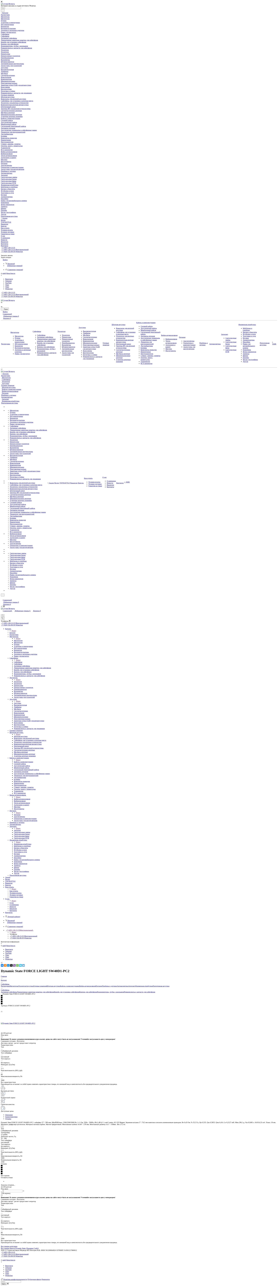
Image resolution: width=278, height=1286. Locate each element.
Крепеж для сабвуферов (88, 992)
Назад (14, 631)
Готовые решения (39, 986)
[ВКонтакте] (2, 965)
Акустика (17, 703)
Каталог (13, 633)
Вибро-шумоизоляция (22, 799)
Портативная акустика (161, 986)
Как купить (14, 891)
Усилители (18, 682)
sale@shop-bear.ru (8, 273)
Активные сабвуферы (9, 992)
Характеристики (11, 1117)
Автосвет (17, 830)
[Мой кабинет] (2, 598)
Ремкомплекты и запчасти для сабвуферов (139, 992)
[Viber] (14, 965)
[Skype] (20, 965)
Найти (4, 1284)
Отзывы (8, 1119)
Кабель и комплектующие (23, 762)
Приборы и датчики (109, 986)
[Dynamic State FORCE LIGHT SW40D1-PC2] (18, 1023)
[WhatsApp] (17, 965)
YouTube (8, 283)
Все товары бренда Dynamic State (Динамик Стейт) (20, 1248)
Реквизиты (46, 1279)
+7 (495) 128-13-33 (8, 248)
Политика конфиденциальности (15, 1279)
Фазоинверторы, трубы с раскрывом (110, 992)
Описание (9, 1115)
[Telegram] (23, 965)
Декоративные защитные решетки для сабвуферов (35, 992)
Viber (7, 285)
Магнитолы (18, 640)
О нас (12, 903)
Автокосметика (122, 986)
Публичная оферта (34, 1279)
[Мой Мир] (8, 965)
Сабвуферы (18, 662)
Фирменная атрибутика (22, 844)
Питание (17, 815)
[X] (11, 965)
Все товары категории (9, 1246)
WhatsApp (9, 289)
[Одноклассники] (5, 965)
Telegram (8, 281)
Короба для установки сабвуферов (66, 992)
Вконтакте (9, 279)
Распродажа (5, 986)
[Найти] (2, 10)
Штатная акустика (20, 736)
